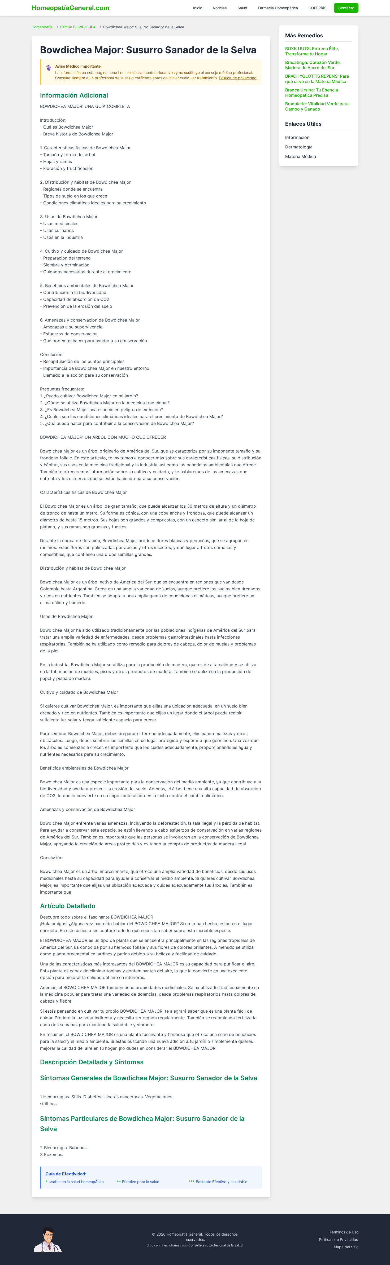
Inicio (197, 8)
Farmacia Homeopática (278, 8)
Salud (242, 8)
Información (297, 137)
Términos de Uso (344, 1232)
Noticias (220, 8)
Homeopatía (42, 27)
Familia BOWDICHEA (78, 27)
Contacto (346, 8)
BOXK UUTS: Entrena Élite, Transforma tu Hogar (312, 51)
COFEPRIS (318, 8)
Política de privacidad (238, 78)
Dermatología (299, 147)
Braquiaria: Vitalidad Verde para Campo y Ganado (317, 106)
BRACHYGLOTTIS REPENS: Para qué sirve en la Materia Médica (317, 78)
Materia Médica (300, 156)
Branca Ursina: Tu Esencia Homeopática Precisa (311, 92)
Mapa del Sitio (346, 1247)
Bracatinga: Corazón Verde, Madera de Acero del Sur (313, 65)
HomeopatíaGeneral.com (70, 8)
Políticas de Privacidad (338, 1239)
